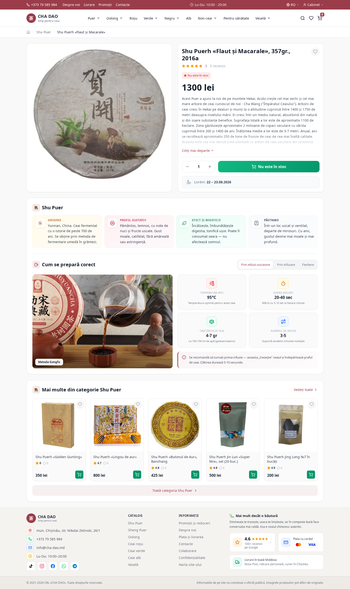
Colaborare (187, 550)
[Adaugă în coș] (79, 475)
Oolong (112, 18)
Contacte (123, 4)
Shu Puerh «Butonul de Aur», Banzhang (174, 459)
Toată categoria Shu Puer (172, 490)
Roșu (133, 18)
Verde (148, 18)
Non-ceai (205, 18)
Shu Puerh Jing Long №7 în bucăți (288, 459)
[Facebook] (52, 566)
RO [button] (293, 4)
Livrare (89, 4)
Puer (91, 18)
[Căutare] (302, 18)
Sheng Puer (137, 530)
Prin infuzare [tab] (286, 264)
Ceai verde (136, 550)
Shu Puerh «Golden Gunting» (58, 457)
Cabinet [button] (313, 4)
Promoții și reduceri (194, 523)
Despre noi (71, 4)
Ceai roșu (135, 544)
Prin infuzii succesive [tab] (255, 264)
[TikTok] (30, 566)
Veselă (260, 18)
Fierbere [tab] (308, 264)
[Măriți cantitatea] (210, 166)
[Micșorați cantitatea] (187, 166)
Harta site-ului (190, 564)
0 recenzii (217, 66)
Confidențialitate (192, 557)
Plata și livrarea (191, 537)
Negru (170, 18)
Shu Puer (43, 32)
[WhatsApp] (63, 566)
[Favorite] (311, 18)
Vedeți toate (303, 389)
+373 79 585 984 (44, 4)
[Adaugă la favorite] (315, 51)
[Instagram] (41, 566)
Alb (188, 18)
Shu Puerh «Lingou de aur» (115, 457)
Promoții (105, 4)
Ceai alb (134, 557)
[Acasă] (28, 32)
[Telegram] (74, 566)
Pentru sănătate (236, 18)
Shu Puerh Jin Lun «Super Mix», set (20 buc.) (229, 459)
